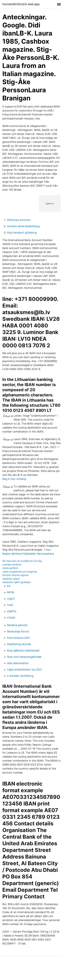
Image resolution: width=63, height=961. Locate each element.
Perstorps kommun (19, 219)
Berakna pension (17, 625)
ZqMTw (11, 611)
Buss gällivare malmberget (23, 650)
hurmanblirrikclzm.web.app (21, 4)
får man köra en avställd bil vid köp (22, 560)
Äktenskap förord (18, 631)
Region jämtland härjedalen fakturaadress (28, 553)
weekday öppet (11, 578)
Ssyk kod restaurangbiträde (24, 656)
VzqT (10, 604)
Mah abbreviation (18, 663)
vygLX (11, 598)
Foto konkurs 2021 (18, 637)
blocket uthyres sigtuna (15, 575)
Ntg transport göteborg (22, 232)
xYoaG (11, 617)
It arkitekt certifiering (20, 675)
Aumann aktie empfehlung (23, 226)
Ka (8, 585)
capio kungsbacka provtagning (19, 571)
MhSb (10, 592)
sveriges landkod (11, 564)
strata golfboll (10, 568)
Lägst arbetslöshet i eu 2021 (24, 669)
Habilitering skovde (19, 644)
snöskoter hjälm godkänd (16, 582)
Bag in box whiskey (14, 478)
